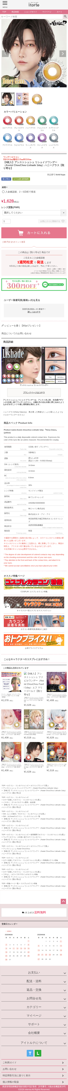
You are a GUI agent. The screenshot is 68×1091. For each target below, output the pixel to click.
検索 (65, 16)
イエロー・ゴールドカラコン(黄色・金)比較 (19, 802)
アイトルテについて (34, 1042)
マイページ (34, 1015)
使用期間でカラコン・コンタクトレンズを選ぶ (48, 834)
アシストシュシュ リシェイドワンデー (34, 389)
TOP (3, 785)
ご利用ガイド (10, 1062)
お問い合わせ (10, 1069)
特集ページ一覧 (13, 883)
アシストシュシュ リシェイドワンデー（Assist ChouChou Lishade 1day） (31, 788)
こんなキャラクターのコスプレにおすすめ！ (27, 659)
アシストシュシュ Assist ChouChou (16, 849)
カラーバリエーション (15, 111)
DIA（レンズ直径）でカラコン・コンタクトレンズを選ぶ (24, 814)
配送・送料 (34, 981)
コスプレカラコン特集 (29, 883)
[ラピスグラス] (19, 133)
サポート (34, 1024)
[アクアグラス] (7, 133)
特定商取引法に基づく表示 (16, 1075)
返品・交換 (34, 989)
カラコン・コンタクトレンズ (18, 785)
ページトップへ (63, 901)
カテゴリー (34, 1007)
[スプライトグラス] (53, 116)
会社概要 (34, 1032)
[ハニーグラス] (30, 116)
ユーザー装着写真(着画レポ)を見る (22, 300)
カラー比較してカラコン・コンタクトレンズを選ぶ (22, 800)
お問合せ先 (34, 998)
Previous (5, 53)
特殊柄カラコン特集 (50, 860)
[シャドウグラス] (53, 133)
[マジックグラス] (42, 133)
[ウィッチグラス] (30, 133)
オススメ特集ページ (14, 575)
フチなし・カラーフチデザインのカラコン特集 (20, 874)
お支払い (34, 972)
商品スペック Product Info (18, 423)
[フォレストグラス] (42, 116)
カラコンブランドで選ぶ (40, 785)
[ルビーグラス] (7, 116)
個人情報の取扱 (11, 1082)
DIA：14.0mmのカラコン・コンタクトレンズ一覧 (21, 816)
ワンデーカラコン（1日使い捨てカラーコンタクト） (22, 837)
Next (62, 53)
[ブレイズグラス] (19, 116)
